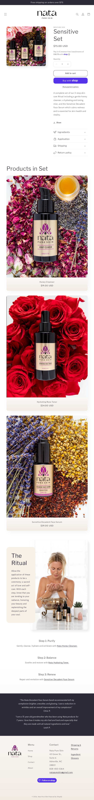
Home (30, 751)
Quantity (56, 59)
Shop (30, 756)
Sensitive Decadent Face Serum (47, 522)
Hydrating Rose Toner (47, 402)
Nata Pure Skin (43, 797)
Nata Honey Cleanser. (67, 646)
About (30, 768)
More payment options (71, 87)
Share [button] (58, 122)
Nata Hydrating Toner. (58, 662)
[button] (5, 14)
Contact (31, 762)
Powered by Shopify (55, 797)
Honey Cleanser (47, 282)
